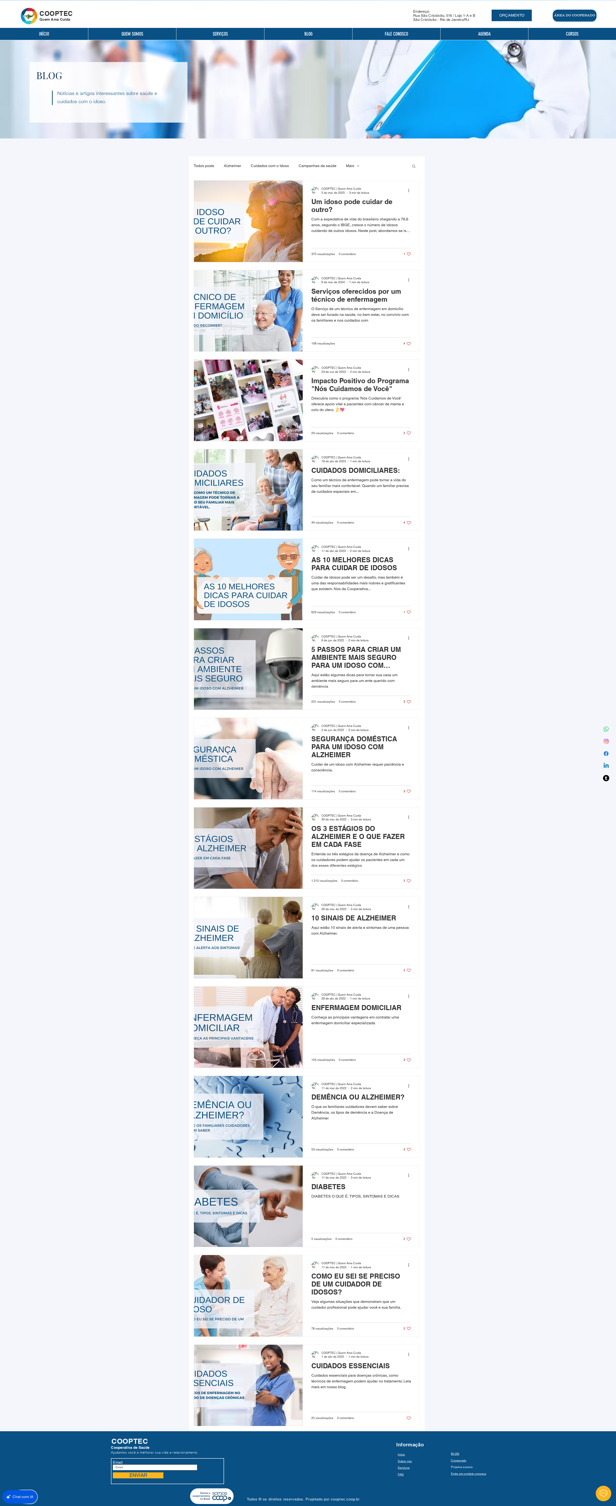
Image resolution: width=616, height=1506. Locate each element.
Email (118, 1462)
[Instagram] (606, 741)
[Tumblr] (606, 778)
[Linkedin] (606, 766)
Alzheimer (232, 165)
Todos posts (204, 165)
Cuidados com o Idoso (270, 165)
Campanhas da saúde (317, 165)
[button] (413, 166)
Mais (350, 165)
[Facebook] (606, 753)
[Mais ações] (410, 190)
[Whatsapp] (606, 729)
